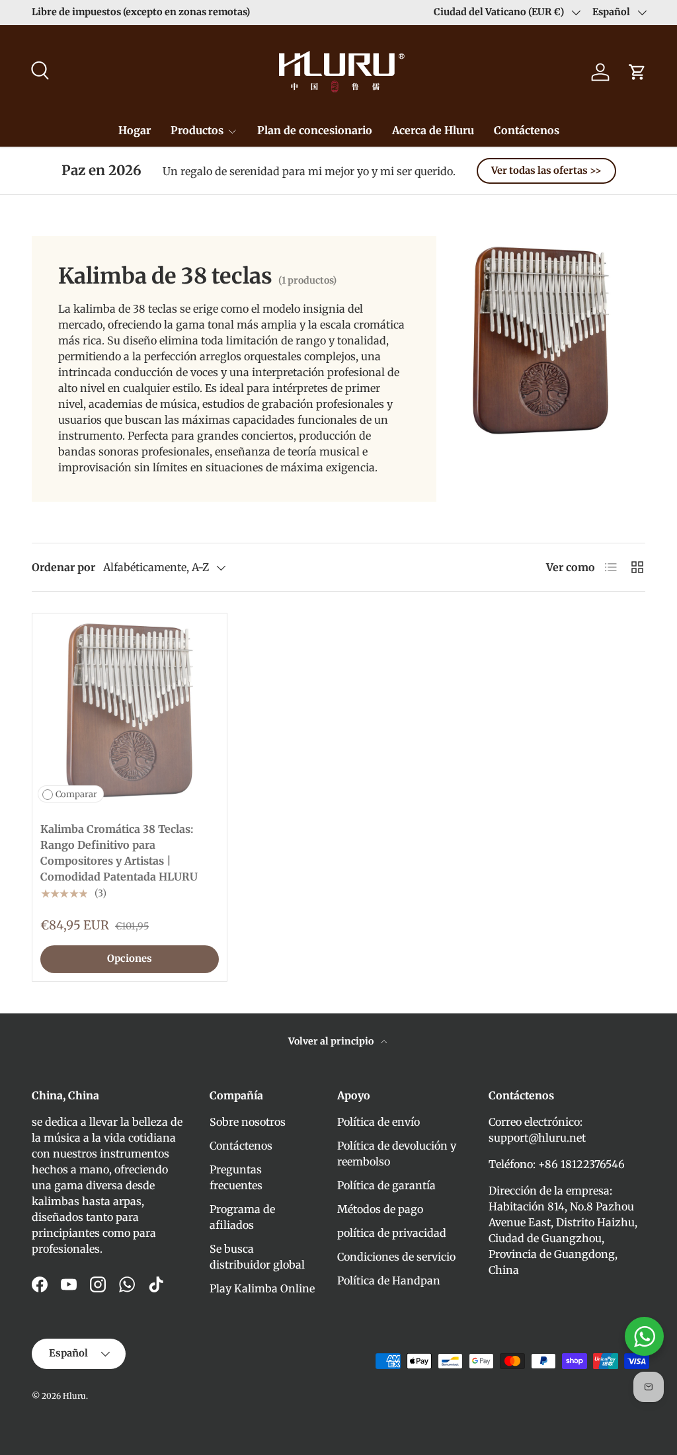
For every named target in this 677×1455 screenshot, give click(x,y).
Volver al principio (332, 1041)
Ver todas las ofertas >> (546, 171)
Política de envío (378, 1121)
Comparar (76, 794)
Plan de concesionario (314, 130)
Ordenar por (63, 567)
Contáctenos (526, 130)
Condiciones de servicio (396, 1256)
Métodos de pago (380, 1209)
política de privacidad (391, 1232)
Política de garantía (386, 1185)
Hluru (74, 1396)
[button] (637, 72)
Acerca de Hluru (433, 130)
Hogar (134, 130)
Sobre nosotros (248, 1121)
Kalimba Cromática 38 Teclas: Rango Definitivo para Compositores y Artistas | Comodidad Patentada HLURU (119, 852)
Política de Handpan (388, 1280)
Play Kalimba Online (262, 1288)
